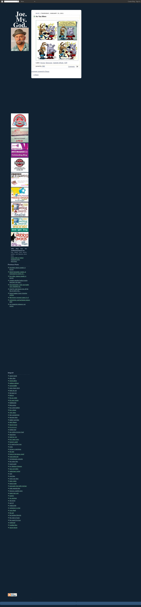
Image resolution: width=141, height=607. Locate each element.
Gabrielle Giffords (58, 63)
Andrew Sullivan (14, 383)
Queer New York (14, 493)
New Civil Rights (13, 469)
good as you (13, 437)
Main (38, 13)
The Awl (11, 513)
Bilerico (11, 395)
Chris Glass (12, 412)
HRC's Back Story (14, 439)
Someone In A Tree (14, 508)
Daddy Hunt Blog (14, 420)
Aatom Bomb (13, 376)
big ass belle (13, 398)
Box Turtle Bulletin (14, 407)
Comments (71, 66)
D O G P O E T (13, 427)
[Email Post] (76, 66)
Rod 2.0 (11, 503)
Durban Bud (12, 429)
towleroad (12, 522)
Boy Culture (12, 410)
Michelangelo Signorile (16, 459)
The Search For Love (15, 520)
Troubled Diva (13, 525)
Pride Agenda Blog (14, 488)
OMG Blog (12, 476)
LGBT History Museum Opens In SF (19, 297)
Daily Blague (13, 422)
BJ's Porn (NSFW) (13, 400)
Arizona (42, 63)
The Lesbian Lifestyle (15, 515)
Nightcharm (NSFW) (14, 471)
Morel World (12, 464)
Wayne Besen (13, 527)
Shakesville (12, 505)
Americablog (13, 380)
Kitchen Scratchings (15, 449)
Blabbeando (12, 403)
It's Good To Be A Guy (15, 444)
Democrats (49, 63)
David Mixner (13, 425)
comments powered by (40, 71)
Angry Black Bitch (14, 388)
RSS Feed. (14, 261)
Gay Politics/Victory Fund (16, 432)
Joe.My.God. (20, 19)
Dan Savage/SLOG (14, 415)
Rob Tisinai (12, 500)
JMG (43, 66)
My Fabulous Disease (15, 466)
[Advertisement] (16, 340)
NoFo (10, 473)
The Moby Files (13, 461)
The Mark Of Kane (14, 518)
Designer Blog (13, 417)
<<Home (36, 75)
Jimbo (11, 447)
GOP (65, 63)
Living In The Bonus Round (16, 454)
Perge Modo (13, 483)
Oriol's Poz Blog (13, 478)
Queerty (11, 496)
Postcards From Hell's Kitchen (18, 486)
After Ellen (12, 378)
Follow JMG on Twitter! (17, 258)
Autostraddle (13, 385)
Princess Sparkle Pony (16, 491)
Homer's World (13, 442)
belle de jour (13, 390)
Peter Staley (13, 481)
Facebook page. (15, 259)
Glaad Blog (12, 434)
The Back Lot (13, 393)
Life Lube (11, 451)
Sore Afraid (12, 510)
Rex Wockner (13, 498)
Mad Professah (13, 456)
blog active (12, 405)
